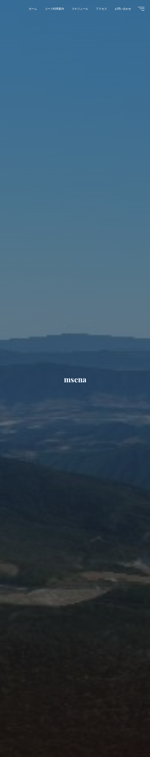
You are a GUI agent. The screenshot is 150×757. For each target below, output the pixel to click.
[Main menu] (141, 9)
